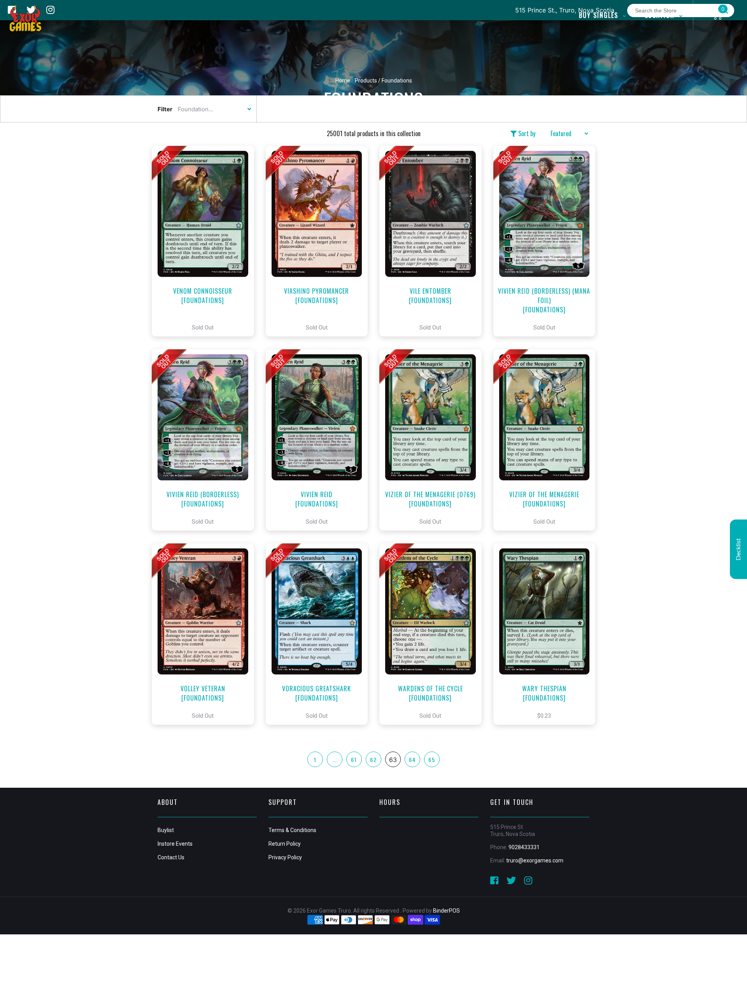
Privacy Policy (285, 857)
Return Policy (284, 844)
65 (431, 759)
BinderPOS (446, 911)
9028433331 (524, 847)
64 (412, 759)
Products (366, 80)
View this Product (206, 241)
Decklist (738, 549)
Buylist (166, 830)
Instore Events (175, 844)
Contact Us (171, 857)
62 (373, 759)
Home (342, 80)
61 (354, 759)
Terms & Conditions (292, 830)
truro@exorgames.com (534, 860)
